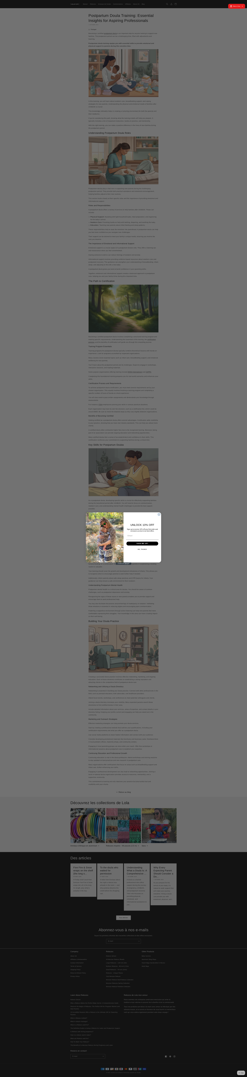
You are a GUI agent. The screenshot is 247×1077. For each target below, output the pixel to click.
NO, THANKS (142, 549)
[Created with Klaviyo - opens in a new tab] (123, 563)
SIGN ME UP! (142, 543)
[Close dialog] (159, 514)
